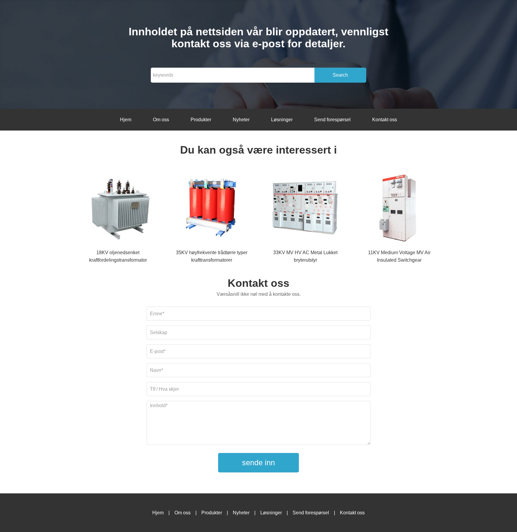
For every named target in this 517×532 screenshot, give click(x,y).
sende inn (258, 462)
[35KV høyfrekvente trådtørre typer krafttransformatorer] (211, 209)
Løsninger (282, 119)
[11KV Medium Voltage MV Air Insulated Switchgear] (399, 209)
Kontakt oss (384, 119)
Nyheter (241, 119)
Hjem (125, 119)
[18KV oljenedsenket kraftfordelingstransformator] (118, 209)
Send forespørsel (332, 119)
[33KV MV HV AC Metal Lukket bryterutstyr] (305, 209)
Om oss (161, 119)
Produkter (201, 119)
